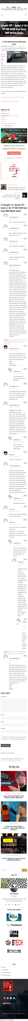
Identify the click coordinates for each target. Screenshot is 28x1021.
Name (3, 715)
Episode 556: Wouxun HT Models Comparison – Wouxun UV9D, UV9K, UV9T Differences (14, 828)
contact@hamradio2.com (10, 994)
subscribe (10, 739)
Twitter (3, 117)
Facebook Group (13, 115)
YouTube (3, 112)
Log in (3, 967)
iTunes (2, 125)
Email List (3, 121)
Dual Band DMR (10, 158)
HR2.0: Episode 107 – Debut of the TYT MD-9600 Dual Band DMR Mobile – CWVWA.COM (15, 342)
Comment (4, 696)
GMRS (6, 793)
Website (3, 728)
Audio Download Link (6, 127)
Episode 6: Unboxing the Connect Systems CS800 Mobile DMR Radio (13, 859)
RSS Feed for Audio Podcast (8, 123)
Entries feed (5, 970)
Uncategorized (19, 793)
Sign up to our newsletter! (8, 753)
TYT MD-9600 (18, 158)
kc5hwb (13, 36)
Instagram (3, 119)
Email (2, 721)
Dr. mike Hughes (13, 466)
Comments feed (6, 972)
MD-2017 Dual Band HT (19, 46)
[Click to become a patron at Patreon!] (14, 155)
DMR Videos (9, 855)
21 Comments (19, 36)
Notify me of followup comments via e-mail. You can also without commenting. (13, 738)
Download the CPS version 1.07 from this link (12, 97)
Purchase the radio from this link (9, 101)
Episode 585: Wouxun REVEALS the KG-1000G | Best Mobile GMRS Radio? (13, 797)
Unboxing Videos (14, 21)
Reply (25, 214)
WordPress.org (6, 975)
